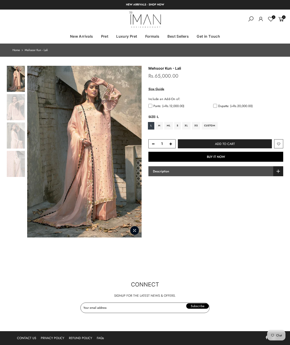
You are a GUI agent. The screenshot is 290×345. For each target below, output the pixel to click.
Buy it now (216, 156)
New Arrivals (81, 36)
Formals (152, 36)
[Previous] (35, 152)
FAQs (100, 338)
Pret (105, 36)
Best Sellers (178, 36)
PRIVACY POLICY (52, 338)
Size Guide (156, 89)
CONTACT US (26, 338)
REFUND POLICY (80, 338)
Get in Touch (208, 36)
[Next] (133, 152)
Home (16, 50)
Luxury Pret (126, 36)
